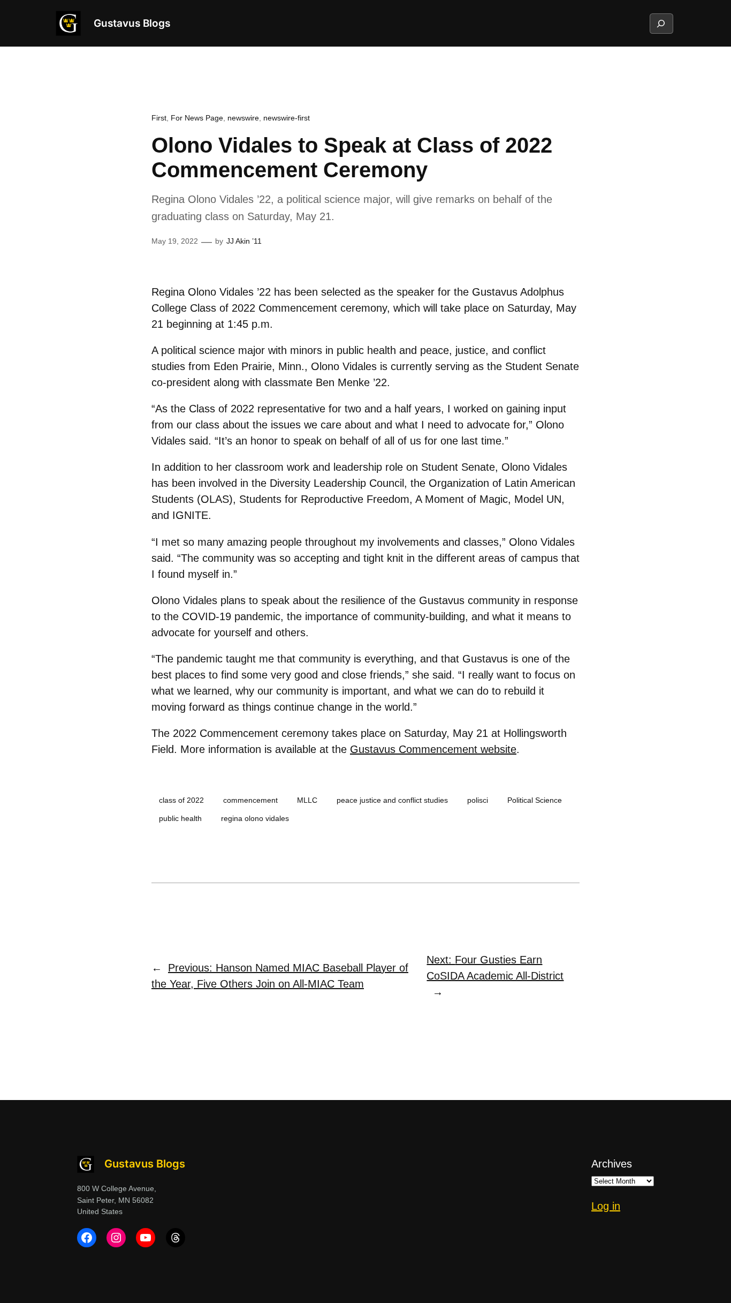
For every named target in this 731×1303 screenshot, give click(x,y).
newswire (243, 118)
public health (180, 818)
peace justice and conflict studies (392, 800)
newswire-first (286, 118)
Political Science (534, 800)
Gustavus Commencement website (433, 749)
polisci (477, 800)
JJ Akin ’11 (244, 241)
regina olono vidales (255, 818)
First (158, 118)
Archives (611, 1164)
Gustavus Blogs (132, 23)
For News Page (197, 118)
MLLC (307, 800)
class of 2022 (181, 800)
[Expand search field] (661, 23)
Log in (605, 1206)
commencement (250, 800)
